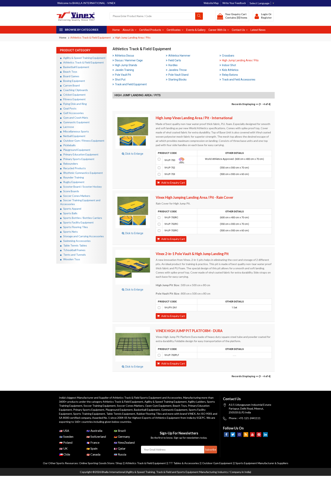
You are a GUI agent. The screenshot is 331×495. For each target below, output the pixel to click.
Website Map (211, 3)
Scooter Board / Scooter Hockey (81, 186)
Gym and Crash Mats (74, 117)
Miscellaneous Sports (75, 131)
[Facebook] (226, 434)
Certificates (174, 29)
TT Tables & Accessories (184, 463)
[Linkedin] (265, 434)
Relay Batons (230, 74)
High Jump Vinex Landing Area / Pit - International (194, 118)
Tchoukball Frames (73, 250)
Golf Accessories (72, 113)
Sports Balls (69, 213)
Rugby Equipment (72, 182)
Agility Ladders (197, 401)
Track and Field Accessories (238, 79)
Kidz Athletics (230, 69)
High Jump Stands (126, 65)
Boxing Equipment (73, 80)
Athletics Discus (124, 55)
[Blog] (245, 434)
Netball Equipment (73, 136)
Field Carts (174, 60)
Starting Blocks (177, 79)
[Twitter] (232, 434)
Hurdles (173, 65)
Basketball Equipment (75, 67)
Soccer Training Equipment (100, 405)
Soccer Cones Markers (75, 195)
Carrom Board (70, 85)
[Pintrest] (258, 434)
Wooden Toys (70, 259)
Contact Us (238, 29)
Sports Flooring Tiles (74, 227)
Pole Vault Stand (178, 74)
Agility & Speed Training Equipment (83, 57)
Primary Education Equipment (79, 154)
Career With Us (217, 29)
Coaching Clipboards (74, 90)
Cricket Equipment (73, 94)
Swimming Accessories (76, 240)
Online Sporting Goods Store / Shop (101, 463)
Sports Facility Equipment (77, 222)
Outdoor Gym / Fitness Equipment (82, 140)
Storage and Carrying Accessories (82, 236)
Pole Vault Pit (123, 74)
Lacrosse (67, 126)
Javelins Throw (177, 69)
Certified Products (150, 29)
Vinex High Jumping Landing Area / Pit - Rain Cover (194, 197)
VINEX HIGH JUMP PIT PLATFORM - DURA (189, 331)
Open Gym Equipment (158, 405)
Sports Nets (69, 231)
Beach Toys (69, 71)
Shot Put (120, 79)
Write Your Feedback (234, 3)
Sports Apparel (71, 208)
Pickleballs (68, 145)
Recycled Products (73, 168)
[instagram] (239, 434)
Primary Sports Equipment (77, 159)
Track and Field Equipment (131, 84)
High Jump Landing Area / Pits (133, 37)
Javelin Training (124, 69)
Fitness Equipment (73, 99)
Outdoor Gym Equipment (217, 463)
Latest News (258, 29)
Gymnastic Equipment (75, 122)
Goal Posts (68, 108)
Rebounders (69, 163)
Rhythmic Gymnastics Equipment (82, 172)
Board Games (70, 76)
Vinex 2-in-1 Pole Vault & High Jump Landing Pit (192, 254)
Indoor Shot (229, 65)
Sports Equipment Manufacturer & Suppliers (261, 463)
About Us (128, 29)
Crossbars (228, 55)
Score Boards (70, 191)
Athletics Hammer (179, 55)
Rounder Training (72, 177)
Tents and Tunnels (73, 254)
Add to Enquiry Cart (172, 182)
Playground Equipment (75, 149)
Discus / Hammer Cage (129, 60)
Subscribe (210, 449)
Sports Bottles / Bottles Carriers (81, 217)
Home (116, 29)
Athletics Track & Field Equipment (90, 37)
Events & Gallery (196, 29)
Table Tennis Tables (74, 245)
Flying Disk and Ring (74, 103)
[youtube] (252, 434)
